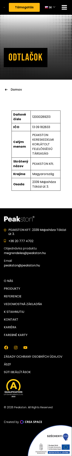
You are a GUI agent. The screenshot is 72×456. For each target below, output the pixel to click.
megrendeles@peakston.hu (25, 253)
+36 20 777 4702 (20, 241)
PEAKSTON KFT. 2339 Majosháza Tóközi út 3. (37, 232)
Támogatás (24, 7)
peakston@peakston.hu (22, 265)
